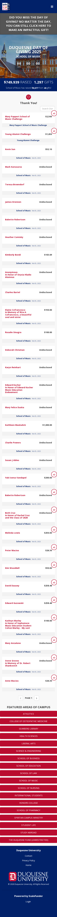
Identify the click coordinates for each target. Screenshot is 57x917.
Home (28, 865)
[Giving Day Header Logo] (6, 6)
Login (28, 901)
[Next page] (36, 698)
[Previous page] (20, 698)
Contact (28, 855)
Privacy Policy (28, 860)
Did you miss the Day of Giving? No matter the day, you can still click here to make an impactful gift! (28, 23)
